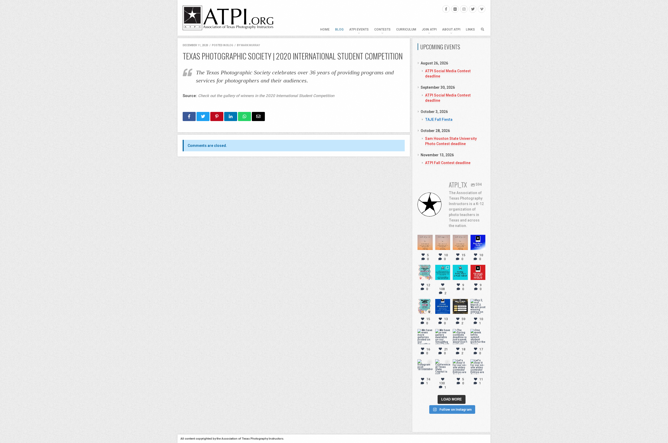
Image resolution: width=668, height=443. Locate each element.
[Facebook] (446, 9)
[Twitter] (472, 9)
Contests (382, 29)
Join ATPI (429, 29)
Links (470, 29)
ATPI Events (359, 29)
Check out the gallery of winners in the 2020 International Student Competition (266, 95)
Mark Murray (250, 45)
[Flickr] (455, 9)
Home (325, 29)
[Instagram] (464, 9)
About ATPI (451, 29)
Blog (339, 29)
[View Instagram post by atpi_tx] (429, 247)
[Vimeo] (481, 9)
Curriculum (406, 29)
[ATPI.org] (228, 18)
